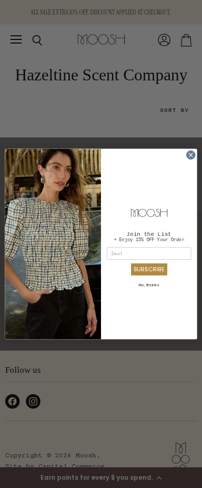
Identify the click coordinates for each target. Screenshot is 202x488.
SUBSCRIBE (149, 269)
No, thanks (149, 285)
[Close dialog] (190, 154)
